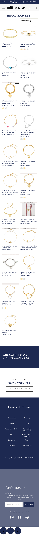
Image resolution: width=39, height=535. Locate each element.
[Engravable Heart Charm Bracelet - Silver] (21, 168)
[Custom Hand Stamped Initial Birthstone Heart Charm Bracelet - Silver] (21, 139)
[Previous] (3, 530)
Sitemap (27, 418)
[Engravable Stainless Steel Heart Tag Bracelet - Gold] (3, 108)
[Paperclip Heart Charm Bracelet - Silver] (3, 308)
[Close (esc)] (10, 530)
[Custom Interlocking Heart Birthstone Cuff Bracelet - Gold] (21, 50)
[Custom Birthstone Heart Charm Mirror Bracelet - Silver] (24, 279)
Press (27, 440)
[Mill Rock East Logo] (17, 7)
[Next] (17, 530)
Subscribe (29, 504)
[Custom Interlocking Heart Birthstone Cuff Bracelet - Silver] (27, 50)
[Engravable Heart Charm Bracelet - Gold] (24, 168)
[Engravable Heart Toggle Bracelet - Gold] (24, 197)
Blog (27, 423)
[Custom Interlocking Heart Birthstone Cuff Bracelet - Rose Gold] (24, 50)
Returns (12, 446)
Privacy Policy (10, 458)
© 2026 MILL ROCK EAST (24, 458)
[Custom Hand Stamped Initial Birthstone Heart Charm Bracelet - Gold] (24, 139)
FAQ (11, 434)
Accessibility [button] (27, 446)
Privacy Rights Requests (27, 435)
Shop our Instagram (19, 389)
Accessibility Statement (27, 430)
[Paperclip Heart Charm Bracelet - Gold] (6, 308)
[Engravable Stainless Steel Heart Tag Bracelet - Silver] (6, 108)
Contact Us (12, 418)
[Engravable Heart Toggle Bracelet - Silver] (21, 197)
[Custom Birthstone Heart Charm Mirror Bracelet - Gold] (21, 279)
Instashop (11, 440)
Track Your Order (11, 429)
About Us (11, 423)
